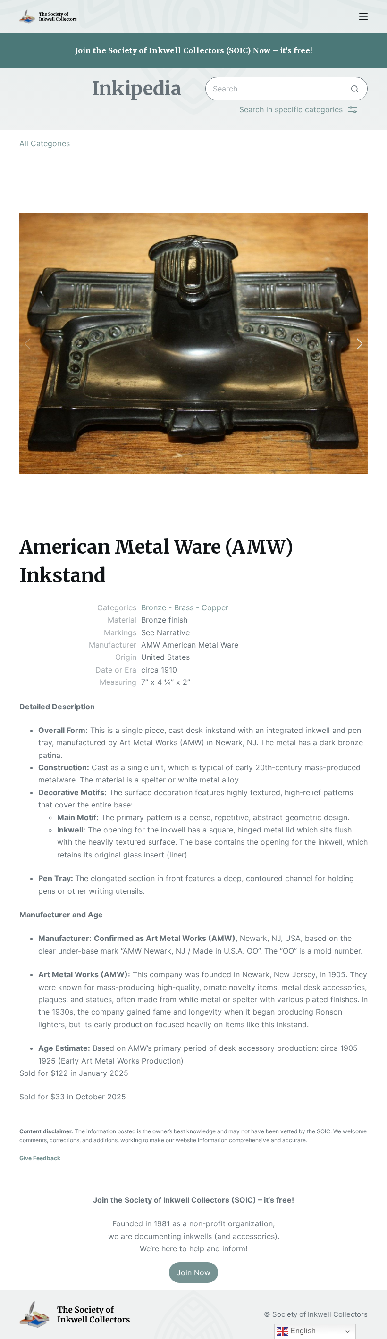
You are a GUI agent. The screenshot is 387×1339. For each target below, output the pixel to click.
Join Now (193, 1272)
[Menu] (363, 16)
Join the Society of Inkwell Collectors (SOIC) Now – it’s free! (193, 50)
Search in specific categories (291, 109)
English (302, 1331)
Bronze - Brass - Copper (184, 607)
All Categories (44, 143)
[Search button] (355, 88)
